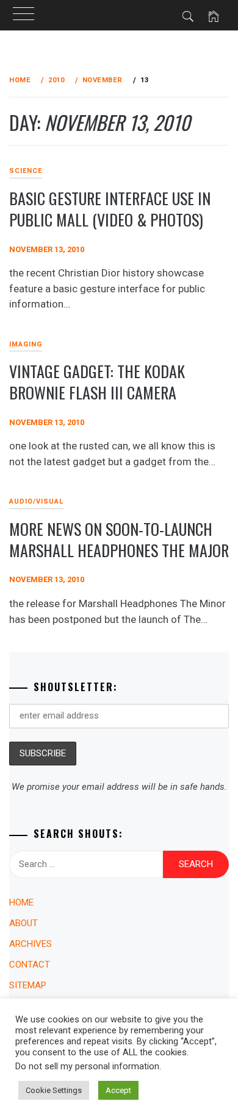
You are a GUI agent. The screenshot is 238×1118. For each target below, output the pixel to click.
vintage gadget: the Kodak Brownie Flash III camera (97, 381)
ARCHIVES (30, 943)
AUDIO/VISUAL (36, 501)
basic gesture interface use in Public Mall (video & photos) (110, 208)
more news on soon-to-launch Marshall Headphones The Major (119, 539)
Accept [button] (118, 1090)
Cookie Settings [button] (54, 1090)
